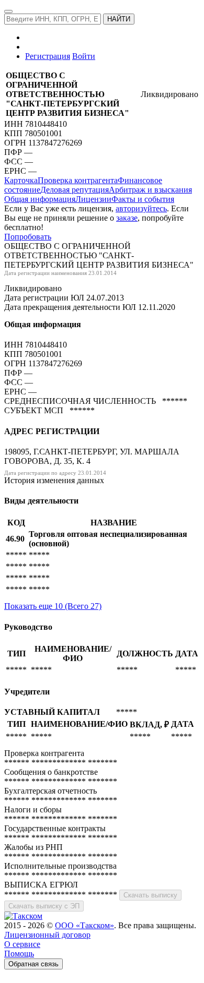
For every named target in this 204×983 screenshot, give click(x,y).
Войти (83, 56)
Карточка (21, 180)
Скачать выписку (150, 895)
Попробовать (27, 236)
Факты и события (142, 199)
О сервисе (22, 944)
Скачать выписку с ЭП (44, 906)
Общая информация (39, 199)
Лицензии (93, 199)
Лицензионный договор (47, 934)
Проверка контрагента (78, 180)
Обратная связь (33, 964)
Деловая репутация (74, 189)
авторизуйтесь (141, 208)
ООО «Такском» (84, 925)
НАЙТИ (118, 19)
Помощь (19, 953)
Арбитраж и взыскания (150, 189)
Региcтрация (47, 56)
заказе (127, 217)
